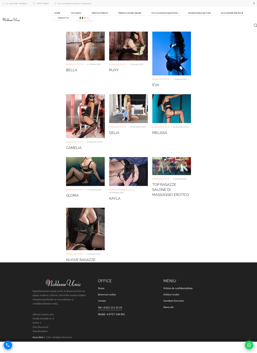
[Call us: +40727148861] (8, 345)
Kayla (114, 198)
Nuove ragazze (81, 260)
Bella (71, 70)
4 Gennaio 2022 (180, 178)
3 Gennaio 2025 (137, 64)
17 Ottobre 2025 (94, 64)
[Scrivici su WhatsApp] (249, 345)
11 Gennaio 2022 (94, 189)
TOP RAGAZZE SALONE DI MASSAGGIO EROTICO (170, 189)
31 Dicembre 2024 (94, 142)
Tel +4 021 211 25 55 (110, 307)
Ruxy (114, 70)
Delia (114, 133)
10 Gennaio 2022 (116, 192)
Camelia (74, 148)
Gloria (72, 195)
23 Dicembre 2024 (137, 126)
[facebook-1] (254, 3)
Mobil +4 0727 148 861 (111, 314)
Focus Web (38, 337)
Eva (155, 85)
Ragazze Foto (74, 64)
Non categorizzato (121, 190)
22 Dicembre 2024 (181, 126)
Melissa (159, 133)
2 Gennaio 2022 (93, 254)
